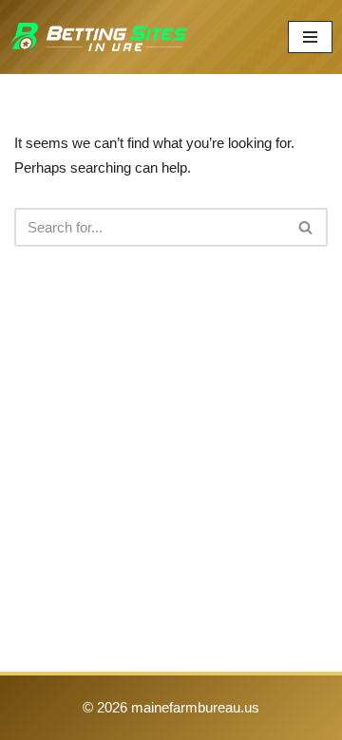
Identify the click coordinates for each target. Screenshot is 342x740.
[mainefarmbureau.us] (99, 37)
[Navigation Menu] (310, 37)
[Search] (306, 227)
